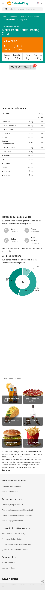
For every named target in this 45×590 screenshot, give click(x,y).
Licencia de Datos (8, 568)
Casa (4, 17)
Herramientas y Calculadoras (16, 528)
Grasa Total (6, 122)
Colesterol (6, 133)
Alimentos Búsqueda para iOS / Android (17, 510)
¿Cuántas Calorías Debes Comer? (15, 550)
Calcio (4, 159)
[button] (39, 3)
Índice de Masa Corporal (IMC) (13, 534)
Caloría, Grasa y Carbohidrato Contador (17, 515)
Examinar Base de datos (11, 486)
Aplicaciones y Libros (12, 499)
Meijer (23, 17)
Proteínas (6, 155)
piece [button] (19, 46)
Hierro (4, 167)
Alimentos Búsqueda (10, 492)
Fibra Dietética (9, 148)
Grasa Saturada (10, 125)
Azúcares (7, 151)
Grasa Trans (8, 129)
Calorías (5, 114)
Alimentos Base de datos (14, 480)
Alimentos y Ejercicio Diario (12, 521)
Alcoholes (6, 163)
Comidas (13, 17)
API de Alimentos (8, 563)
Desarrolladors (9, 557)
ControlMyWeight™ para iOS (12, 505)
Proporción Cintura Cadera (12, 539)
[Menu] (3, 3)
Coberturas (34, 17)
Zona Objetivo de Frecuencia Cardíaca (16, 544)
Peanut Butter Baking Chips (16, 20)
